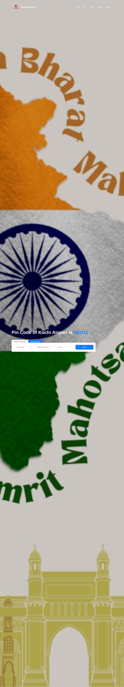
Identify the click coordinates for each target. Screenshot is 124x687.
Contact (108, 7)
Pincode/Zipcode (28, 7)
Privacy (99, 7)
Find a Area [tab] (35, 342)
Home (78, 7)
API (85, 7)
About (91, 7)
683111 (81, 332)
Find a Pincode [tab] (19, 342)
